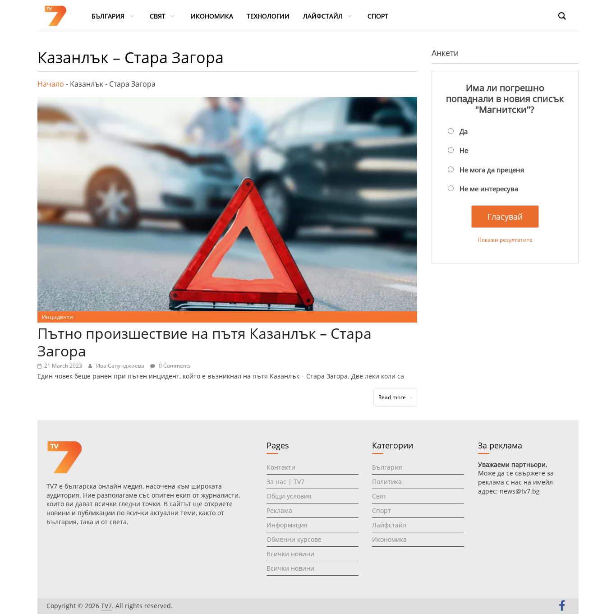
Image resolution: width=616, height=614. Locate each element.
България (387, 467)
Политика (387, 481)
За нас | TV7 (285, 481)
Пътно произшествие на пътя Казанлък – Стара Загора (204, 341)
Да (464, 131)
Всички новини (290, 553)
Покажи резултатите (505, 240)
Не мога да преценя (492, 169)
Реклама (279, 510)
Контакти (281, 467)
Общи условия (289, 496)
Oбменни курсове (294, 539)
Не (464, 150)
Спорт (381, 510)
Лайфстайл (389, 525)
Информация (287, 525)
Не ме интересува (489, 188)
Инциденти (57, 317)
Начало (50, 84)
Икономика (389, 539)
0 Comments (174, 365)
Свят (379, 496)
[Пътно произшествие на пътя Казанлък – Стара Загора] (227, 102)
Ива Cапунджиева (121, 365)
